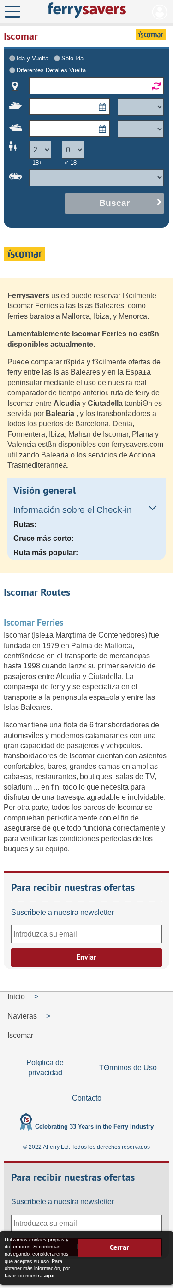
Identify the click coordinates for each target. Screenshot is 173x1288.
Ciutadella (106, 403)
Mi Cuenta (159, 12)
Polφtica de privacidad (45, 1068)
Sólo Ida (72, 58)
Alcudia (68, 403)
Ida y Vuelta (32, 58)
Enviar (86, 957)
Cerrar (119, 1247)
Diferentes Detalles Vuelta (51, 70)
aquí (49, 1275)
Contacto (86, 1098)
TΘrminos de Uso (128, 1067)
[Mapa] (15, 86)
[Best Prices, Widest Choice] (86, 10)
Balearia (61, 413)
